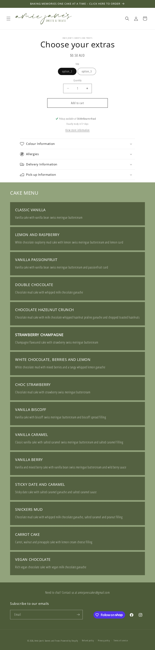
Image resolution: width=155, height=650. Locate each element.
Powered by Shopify (69, 640)
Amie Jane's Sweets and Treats (47, 640)
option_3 (87, 71)
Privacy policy (104, 640)
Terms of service (121, 640)
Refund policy (88, 640)
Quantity (77, 80)
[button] (8, 18)
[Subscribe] (78, 614)
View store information (77, 130)
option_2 (67, 71)
